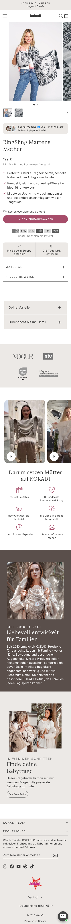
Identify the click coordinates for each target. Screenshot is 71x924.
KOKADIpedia (14, 822)
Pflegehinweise (19, 276)
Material (13, 266)
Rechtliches (14, 831)
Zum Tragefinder (17, 794)
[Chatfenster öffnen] (63, 916)
